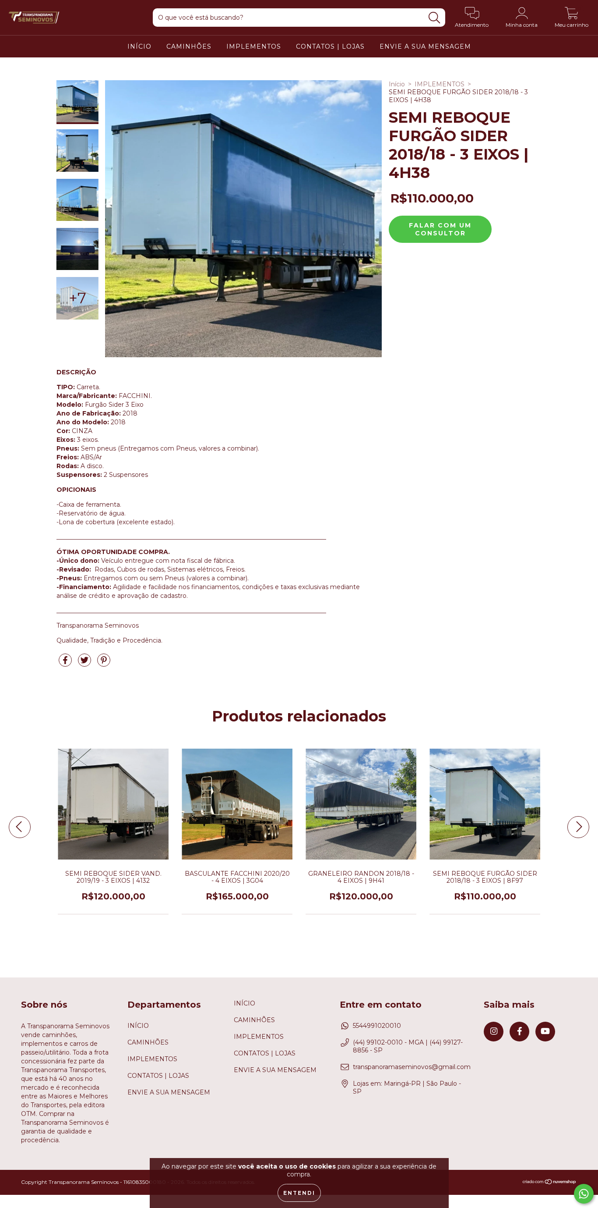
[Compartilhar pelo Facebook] (66, 664)
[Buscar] (434, 17)
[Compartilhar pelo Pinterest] (103, 664)
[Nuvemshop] (549, 1183)
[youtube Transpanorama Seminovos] (545, 1031)
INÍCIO (139, 46)
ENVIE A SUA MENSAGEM (425, 46)
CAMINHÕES (188, 46)
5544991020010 (377, 1026)
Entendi (299, 1193)
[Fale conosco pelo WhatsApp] (584, 1194)
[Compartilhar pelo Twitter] (85, 664)
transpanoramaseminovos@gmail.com (412, 1067)
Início (397, 84)
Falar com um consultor (440, 229)
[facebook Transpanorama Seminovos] (519, 1031)
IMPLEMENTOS (253, 46)
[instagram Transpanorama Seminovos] (493, 1031)
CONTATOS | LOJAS (330, 46)
